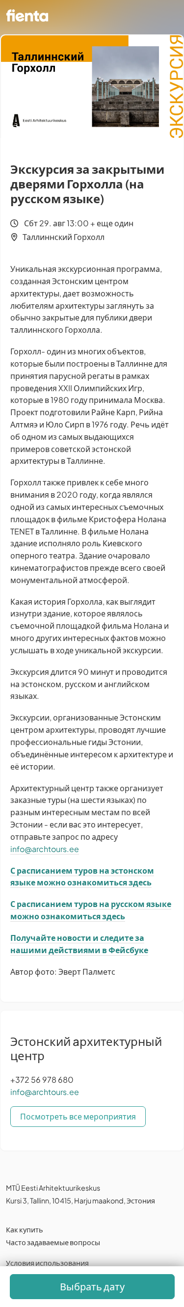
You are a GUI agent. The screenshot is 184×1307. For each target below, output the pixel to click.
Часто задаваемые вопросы (53, 1242)
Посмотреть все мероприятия (78, 1116)
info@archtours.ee (44, 849)
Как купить (24, 1229)
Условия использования (47, 1262)
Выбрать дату (92, 1286)
